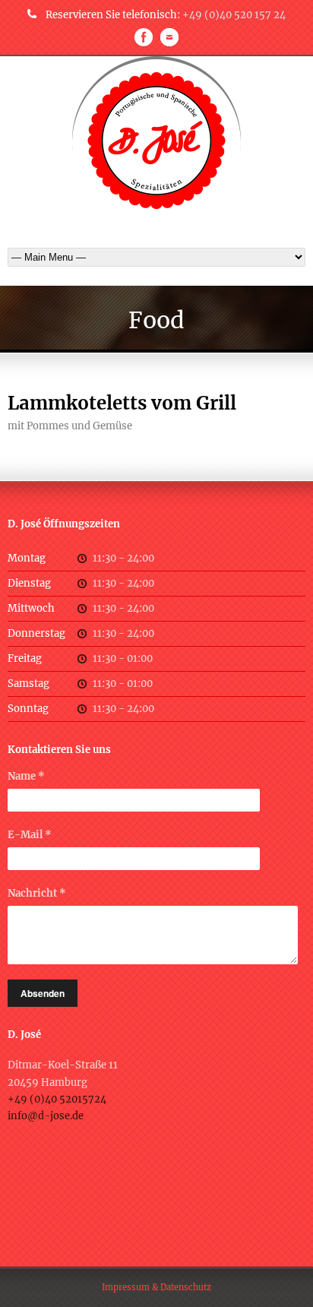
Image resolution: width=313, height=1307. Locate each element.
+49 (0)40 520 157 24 (234, 14)
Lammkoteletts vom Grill (122, 403)
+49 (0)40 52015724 (57, 1099)
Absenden (43, 993)
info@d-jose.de (46, 1115)
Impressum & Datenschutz (156, 1287)
